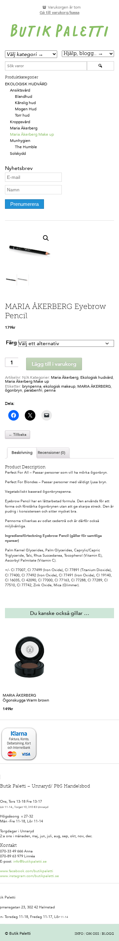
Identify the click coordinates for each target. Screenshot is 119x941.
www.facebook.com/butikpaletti (26, 871)
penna (50, 390)
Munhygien (20, 140)
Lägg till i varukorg (54, 364)
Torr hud (22, 115)
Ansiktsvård (20, 90)
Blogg (108, 934)
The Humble (26, 147)
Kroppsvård (20, 122)
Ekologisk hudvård (26, 84)
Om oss (92, 934)
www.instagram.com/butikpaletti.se (29, 876)
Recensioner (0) (51, 452)
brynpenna (31, 386)
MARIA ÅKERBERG (94, 386)
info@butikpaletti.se (30, 861)
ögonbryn (13, 390)
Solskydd (18, 153)
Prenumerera (24, 204)
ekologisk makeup (59, 386)
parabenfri (33, 390)
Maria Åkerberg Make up (32, 134)
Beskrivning (22, 452)
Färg (11, 342)
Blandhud (23, 96)
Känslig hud (25, 102)
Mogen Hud (25, 109)
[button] (46, 238)
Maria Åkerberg (23, 128)
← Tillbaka (17, 434)
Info (79, 934)
